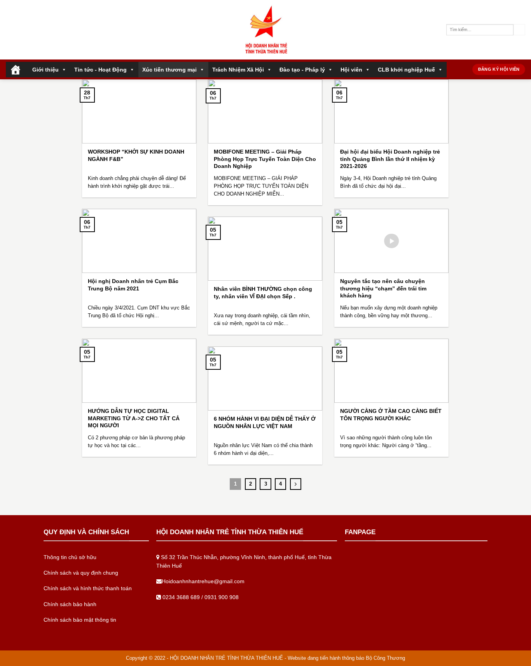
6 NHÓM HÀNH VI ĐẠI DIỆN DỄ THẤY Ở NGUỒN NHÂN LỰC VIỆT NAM (265, 422)
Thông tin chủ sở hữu (70, 557)
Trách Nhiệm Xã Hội (238, 69)
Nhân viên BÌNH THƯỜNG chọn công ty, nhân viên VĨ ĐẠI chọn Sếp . (263, 292)
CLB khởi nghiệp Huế (406, 69)
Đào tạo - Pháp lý (302, 69)
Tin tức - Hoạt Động (100, 69)
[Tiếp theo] (295, 483)
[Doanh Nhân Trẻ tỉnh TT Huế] (265, 29)
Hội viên (351, 69)
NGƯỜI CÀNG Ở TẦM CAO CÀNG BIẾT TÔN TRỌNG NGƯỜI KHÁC (391, 414)
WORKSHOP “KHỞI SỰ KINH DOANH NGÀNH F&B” (136, 155)
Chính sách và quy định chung (81, 573)
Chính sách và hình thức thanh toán (88, 588)
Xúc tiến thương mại (169, 69)
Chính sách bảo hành (70, 604)
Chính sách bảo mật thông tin (80, 620)
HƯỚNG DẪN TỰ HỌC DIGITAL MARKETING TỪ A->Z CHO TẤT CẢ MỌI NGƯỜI (134, 418)
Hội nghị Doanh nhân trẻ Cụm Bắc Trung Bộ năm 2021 (133, 285)
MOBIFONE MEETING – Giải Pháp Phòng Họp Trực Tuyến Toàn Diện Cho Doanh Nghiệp (265, 159)
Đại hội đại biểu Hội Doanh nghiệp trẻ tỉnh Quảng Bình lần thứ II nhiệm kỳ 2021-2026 (390, 159)
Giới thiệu (45, 69)
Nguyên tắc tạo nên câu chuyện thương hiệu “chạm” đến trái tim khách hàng (383, 288)
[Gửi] (519, 30)
